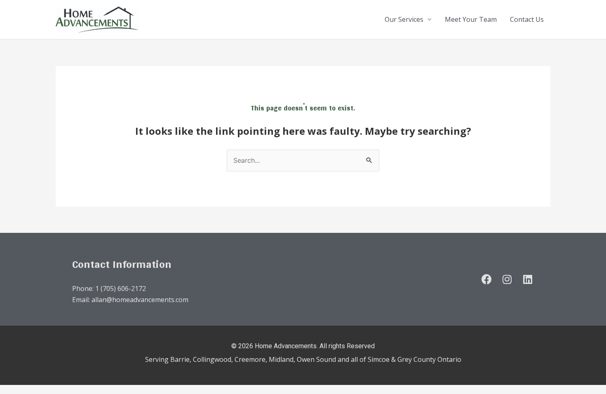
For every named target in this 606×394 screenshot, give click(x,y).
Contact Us (527, 19)
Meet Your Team (471, 19)
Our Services (404, 19)
